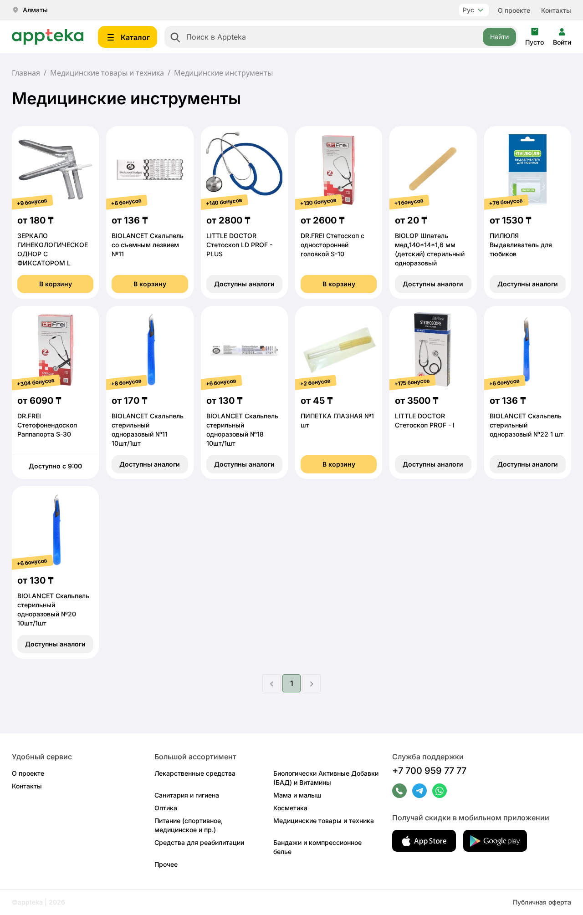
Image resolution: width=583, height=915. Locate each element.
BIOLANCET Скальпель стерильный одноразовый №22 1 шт (526, 425)
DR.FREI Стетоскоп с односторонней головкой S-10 (332, 245)
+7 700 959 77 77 (429, 770)
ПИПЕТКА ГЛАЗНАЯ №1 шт (337, 420)
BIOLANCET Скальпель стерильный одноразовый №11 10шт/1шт (148, 429)
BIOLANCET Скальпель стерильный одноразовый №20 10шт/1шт (53, 609)
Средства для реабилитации (199, 842)
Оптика (165, 808)
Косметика (290, 808)
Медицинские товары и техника (107, 73)
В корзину (55, 284)
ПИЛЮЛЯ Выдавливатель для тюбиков (521, 245)
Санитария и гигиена (186, 795)
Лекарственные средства (194, 773)
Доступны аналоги (244, 284)
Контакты (556, 10)
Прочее (166, 864)
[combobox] (341, 37)
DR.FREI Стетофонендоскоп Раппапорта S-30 (47, 425)
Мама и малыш (297, 795)
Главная (26, 73)
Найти (499, 37)
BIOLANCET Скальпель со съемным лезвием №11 (148, 245)
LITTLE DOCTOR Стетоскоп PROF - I (425, 420)
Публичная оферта (542, 902)
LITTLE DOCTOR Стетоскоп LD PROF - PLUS (239, 245)
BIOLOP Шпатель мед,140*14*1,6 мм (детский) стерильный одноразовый (430, 249)
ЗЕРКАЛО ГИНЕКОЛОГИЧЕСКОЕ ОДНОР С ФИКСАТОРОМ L (52, 249)
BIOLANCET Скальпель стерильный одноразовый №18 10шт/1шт (242, 429)
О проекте (514, 10)
